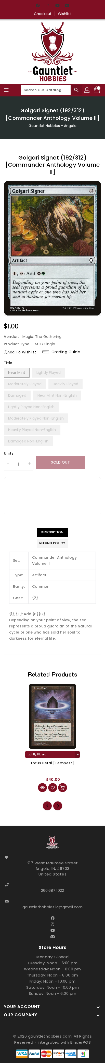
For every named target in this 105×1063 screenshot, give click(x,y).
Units (9, 453)
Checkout (43, 13)
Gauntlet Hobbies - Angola (52, 125)
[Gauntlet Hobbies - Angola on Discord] (67, 6)
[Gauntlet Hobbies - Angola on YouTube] (57, 6)
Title (8, 362)
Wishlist (64, 13)
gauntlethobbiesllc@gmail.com (52, 907)
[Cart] (97, 90)
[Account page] (87, 90)
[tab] (52, 532)
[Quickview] (42, 787)
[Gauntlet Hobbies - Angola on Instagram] (47, 6)
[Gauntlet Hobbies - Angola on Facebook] (38, 6)
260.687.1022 (52, 890)
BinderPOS (80, 1042)
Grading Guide (66, 351)
